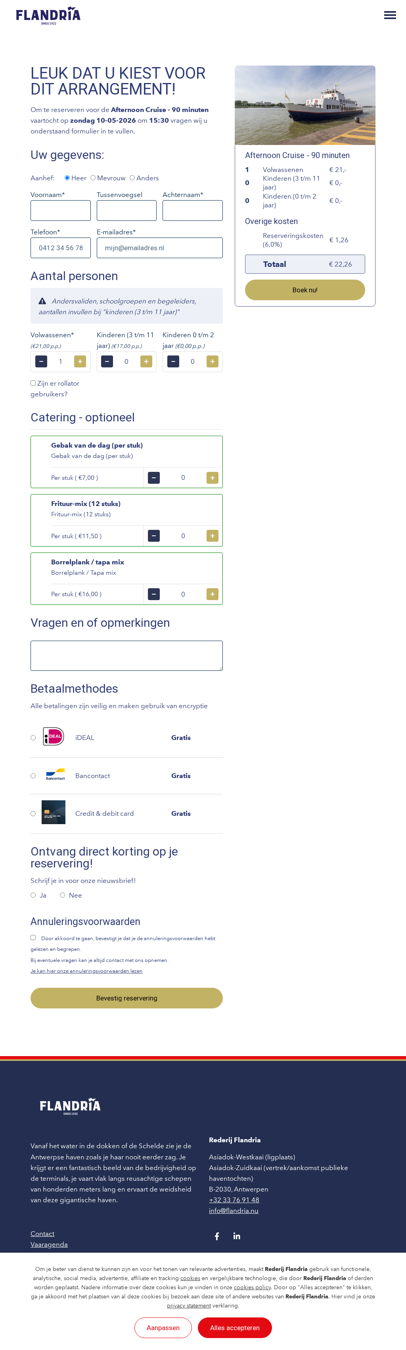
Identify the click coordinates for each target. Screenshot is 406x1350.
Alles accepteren (235, 1328)
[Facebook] (217, 1236)
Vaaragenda (49, 1244)
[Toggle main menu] (390, 15)
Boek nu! (305, 290)
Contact (42, 1234)
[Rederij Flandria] (48, 15)
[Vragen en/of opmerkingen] (127, 656)
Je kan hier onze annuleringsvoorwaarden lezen (87, 971)
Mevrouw (111, 178)
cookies (190, 1278)
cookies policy (252, 1287)
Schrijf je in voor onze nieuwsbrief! (83, 881)
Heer (78, 178)
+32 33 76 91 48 (234, 1200)
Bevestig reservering (126, 998)
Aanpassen (163, 1328)
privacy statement (189, 1305)
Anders (147, 178)
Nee (75, 895)
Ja (44, 895)
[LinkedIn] (237, 1236)
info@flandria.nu (234, 1211)
